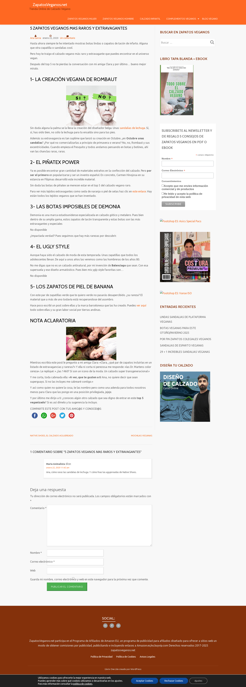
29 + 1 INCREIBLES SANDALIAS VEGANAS (185, 351)
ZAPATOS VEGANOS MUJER (82, 18)
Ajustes (198, 680)
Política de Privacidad (101, 656)
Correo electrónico (42, 561)
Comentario (38, 508)
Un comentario (67, 38)
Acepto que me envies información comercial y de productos (185, 188)
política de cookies (82, 683)
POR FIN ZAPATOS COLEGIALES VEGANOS (185, 339)
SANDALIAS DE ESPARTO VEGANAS (181, 345)
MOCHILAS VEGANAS (141, 435)
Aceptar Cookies (144, 680)
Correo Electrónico (173, 170)
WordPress (136, 669)
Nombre (36, 552)
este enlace (139, 191)
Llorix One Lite (112, 669)
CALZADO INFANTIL (150, 18)
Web (32, 570)
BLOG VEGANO (210, 18)
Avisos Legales (147, 656)
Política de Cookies (126, 656)
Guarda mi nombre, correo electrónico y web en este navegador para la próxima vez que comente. (89, 579)
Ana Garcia (35, 38)
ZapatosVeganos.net (50, 4)
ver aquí (141, 305)
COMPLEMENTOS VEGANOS (181, 18)
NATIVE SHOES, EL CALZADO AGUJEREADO (51, 435)
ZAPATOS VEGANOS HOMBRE (118, 18)
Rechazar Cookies (174, 680)
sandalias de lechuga (132, 127)
